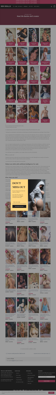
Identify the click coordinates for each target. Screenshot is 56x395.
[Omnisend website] (28, 213)
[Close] (44, 180)
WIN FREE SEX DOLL (19, 206)
